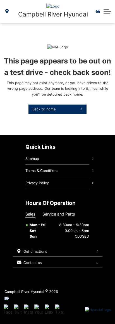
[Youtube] (38, 310)
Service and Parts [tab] (58, 214)
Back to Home (44, 109)
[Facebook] (8, 310)
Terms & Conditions (41, 171)
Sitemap (32, 159)
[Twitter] (18, 310)
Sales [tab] (30, 214)
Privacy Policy (37, 183)
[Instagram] (28, 310)
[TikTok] (59, 310)
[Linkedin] (49, 310)
